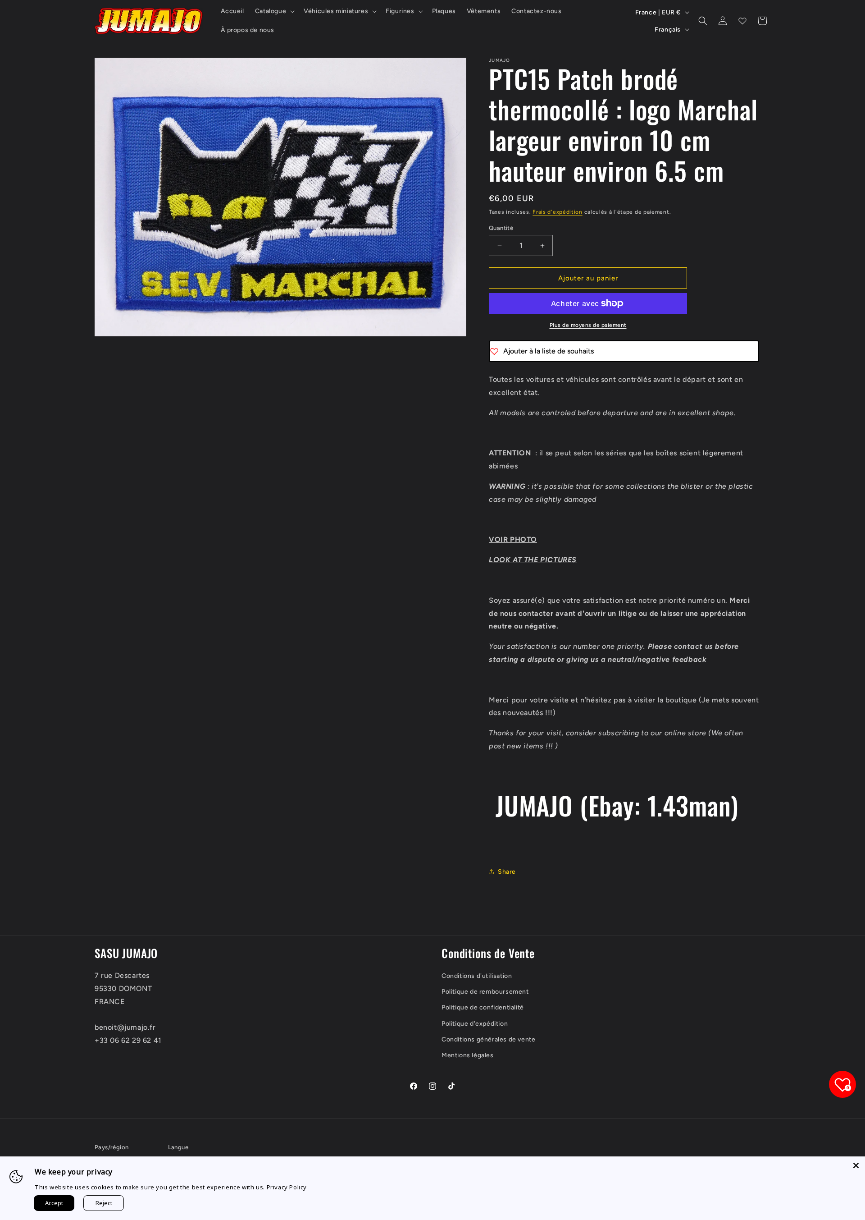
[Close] (855, 1165)
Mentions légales (468, 1055)
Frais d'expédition (558, 212)
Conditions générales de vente (488, 1039)
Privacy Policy (287, 1187)
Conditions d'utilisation (477, 976)
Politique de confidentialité (483, 1007)
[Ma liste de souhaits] (742, 21)
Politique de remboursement (485, 991)
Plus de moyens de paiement (588, 325)
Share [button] (507, 872)
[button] (274, 11)
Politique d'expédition (475, 1023)
